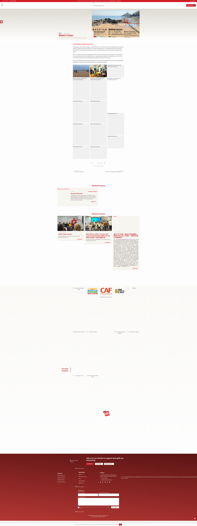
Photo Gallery (84, 37)
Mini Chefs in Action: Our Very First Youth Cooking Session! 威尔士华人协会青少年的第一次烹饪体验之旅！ (98, 235)
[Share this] (98, 163)
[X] (12, 1)
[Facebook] (11, 1)
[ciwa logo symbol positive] (98, 6)
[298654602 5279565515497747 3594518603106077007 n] (115, 95)
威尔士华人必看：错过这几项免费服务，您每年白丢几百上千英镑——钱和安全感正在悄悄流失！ (126, 235)
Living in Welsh (78, 37)
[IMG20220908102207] (115, 124)
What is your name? (81, 492)
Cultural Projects (60, 479)
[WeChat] (15, 1)
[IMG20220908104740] (115, 142)
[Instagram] (9, 1)
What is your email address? (104, 492)
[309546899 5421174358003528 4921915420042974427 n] (115, 71)
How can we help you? (82, 497)
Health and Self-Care (72, 37)
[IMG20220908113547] (81, 152)
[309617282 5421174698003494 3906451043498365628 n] (81, 89)
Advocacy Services (92, 191)
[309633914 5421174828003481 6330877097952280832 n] (98, 89)
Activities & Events (82, 476)
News (80, 478)
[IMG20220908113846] (98, 152)
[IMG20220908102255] (81, 134)
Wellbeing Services (61, 475)
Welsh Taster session (65, 234)
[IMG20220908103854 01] (98, 134)
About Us (80, 474)
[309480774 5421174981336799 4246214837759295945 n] (98, 71)
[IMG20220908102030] (98, 111)
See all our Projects (61, 481)
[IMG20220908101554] (81, 111)
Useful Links (81, 482)
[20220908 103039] (81, 71)
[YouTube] (14, 1)
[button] (1, 22)
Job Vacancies (82, 480)
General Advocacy (77, 193)
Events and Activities (63, 37)
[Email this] (96, 163)
